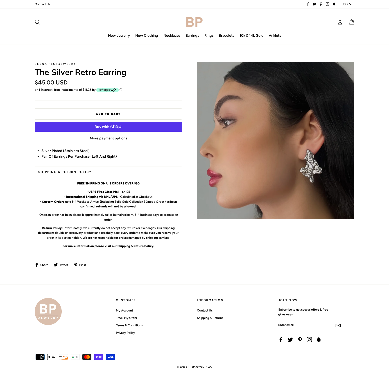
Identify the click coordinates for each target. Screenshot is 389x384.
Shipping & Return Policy (135, 246)
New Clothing (146, 35)
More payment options (108, 138)
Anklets (275, 35)
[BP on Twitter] (290, 339)
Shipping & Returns (210, 318)
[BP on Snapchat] (318, 339)
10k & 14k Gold (251, 35)
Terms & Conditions (129, 325)
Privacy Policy (125, 332)
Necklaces (171, 35)
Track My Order (126, 318)
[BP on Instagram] (309, 339)
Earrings (192, 35)
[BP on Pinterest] (300, 339)
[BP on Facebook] (281, 339)
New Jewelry (119, 35)
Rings (208, 35)
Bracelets (226, 35)
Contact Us (42, 4)
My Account (124, 310)
